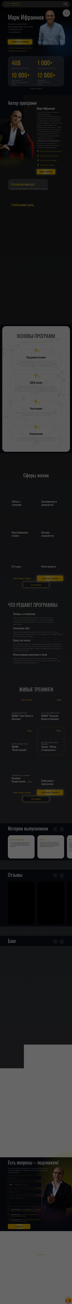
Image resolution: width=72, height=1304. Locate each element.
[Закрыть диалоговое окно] (69, 3)
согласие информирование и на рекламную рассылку (36, 81)
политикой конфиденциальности (40, 71)
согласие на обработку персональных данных (34, 76)
